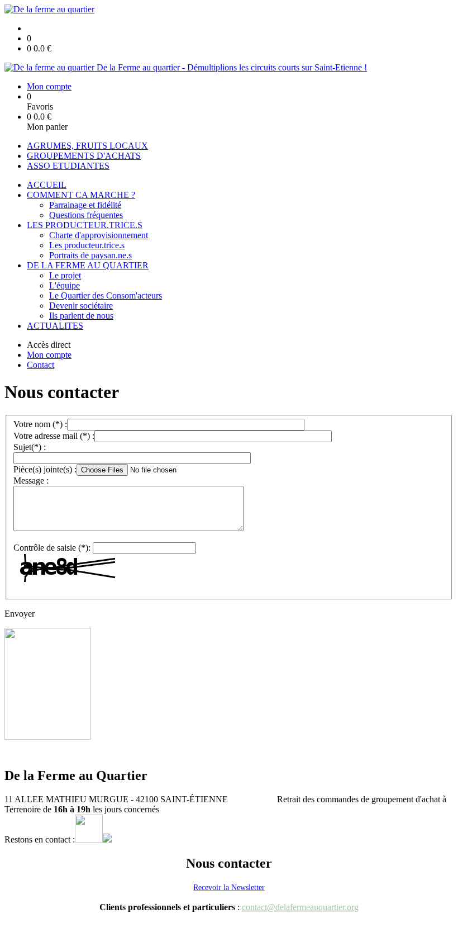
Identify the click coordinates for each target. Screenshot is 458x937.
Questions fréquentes (86, 215)
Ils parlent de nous (81, 315)
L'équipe (64, 285)
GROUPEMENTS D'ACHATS (84, 155)
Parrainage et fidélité (85, 205)
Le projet (65, 275)
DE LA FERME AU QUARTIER (88, 265)
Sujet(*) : (29, 447)
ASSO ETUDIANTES (68, 166)
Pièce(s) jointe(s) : (45, 469)
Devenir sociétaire (81, 305)
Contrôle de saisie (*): (51, 547)
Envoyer (19, 613)
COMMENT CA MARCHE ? (81, 195)
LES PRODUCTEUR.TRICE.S (84, 225)
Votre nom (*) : (40, 424)
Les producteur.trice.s (87, 245)
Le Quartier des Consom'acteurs (105, 295)
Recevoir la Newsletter (229, 887)
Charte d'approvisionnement (98, 235)
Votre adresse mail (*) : (53, 436)
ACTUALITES (55, 325)
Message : (31, 480)
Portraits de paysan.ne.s (90, 255)
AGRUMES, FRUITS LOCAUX (87, 145)
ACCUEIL (46, 185)
